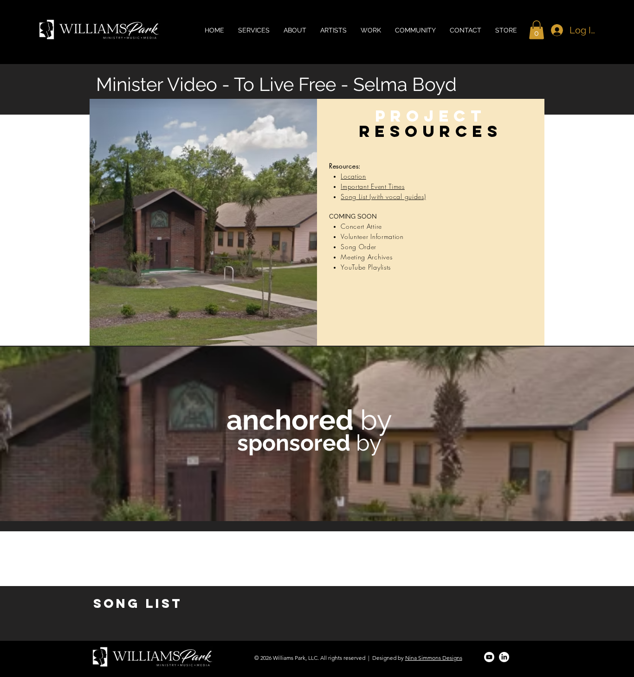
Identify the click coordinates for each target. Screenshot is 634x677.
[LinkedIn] (504, 657)
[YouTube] (489, 657)
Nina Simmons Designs (433, 657)
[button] (536, 29)
